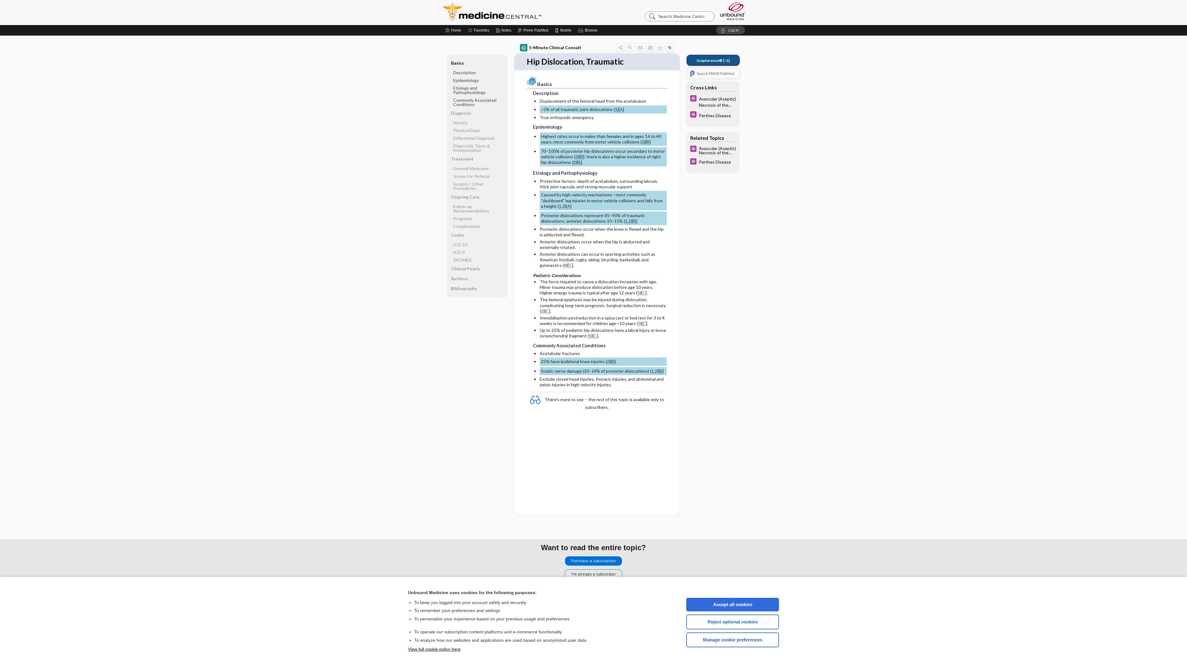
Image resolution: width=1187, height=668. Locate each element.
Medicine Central (519, 12)
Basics (457, 63)
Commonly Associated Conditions (474, 102)
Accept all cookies (732, 604)
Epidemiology (466, 80)
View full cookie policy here (434, 649)
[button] (588, 30)
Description (464, 72)
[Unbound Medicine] (733, 11)
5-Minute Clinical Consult (555, 47)
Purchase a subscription (593, 561)
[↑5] (713, 60)
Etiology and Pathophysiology (469, 90)
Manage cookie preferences (732, 639)
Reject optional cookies (733, 621)
